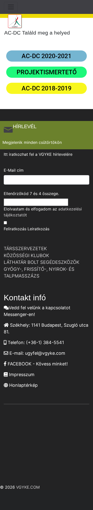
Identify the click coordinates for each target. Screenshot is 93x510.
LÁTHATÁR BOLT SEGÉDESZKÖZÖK (41, 262)
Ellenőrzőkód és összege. (31, 193)
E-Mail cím (14, 170)
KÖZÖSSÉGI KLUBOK (26, 255)
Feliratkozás (15, 228)
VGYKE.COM (28, 487)
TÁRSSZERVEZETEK (25, 248)
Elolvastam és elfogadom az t (43, 211)
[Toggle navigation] (11, 7)
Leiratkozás (38, 228)
